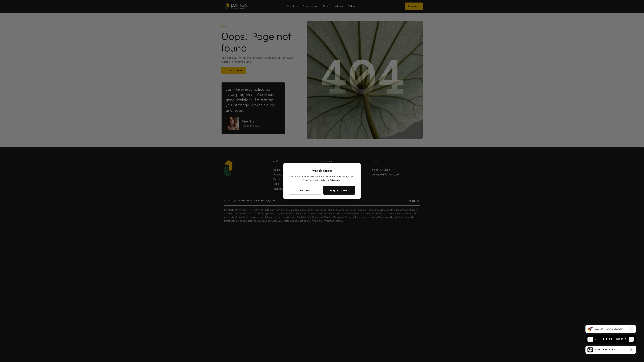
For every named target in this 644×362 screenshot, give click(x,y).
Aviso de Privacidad (330, 180)
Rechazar (305, 190)
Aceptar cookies (339, 190)
